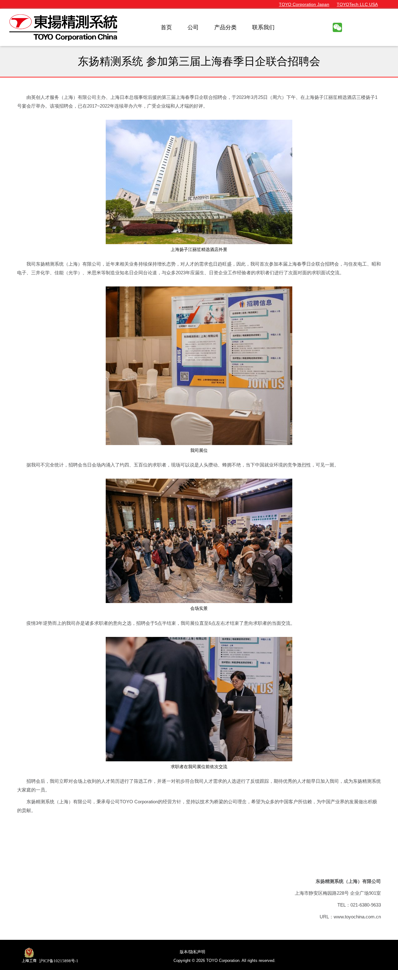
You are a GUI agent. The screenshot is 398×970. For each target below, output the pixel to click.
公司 (193, 27)
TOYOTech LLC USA (357, 4)
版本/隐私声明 (192, 951)
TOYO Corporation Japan (304, 4)
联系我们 (263, 27)
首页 (166, 27)
